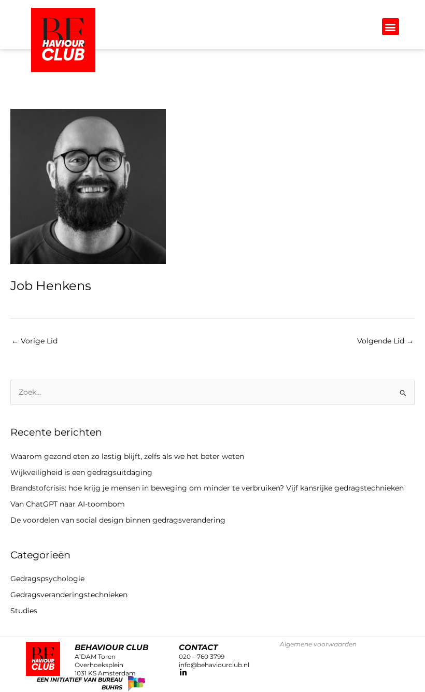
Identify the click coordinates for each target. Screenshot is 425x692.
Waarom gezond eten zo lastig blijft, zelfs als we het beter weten (127, 456)
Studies (23, 611)
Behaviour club (111, 647)
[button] (390, 26)
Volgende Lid (385, 341)
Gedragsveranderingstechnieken (69, 594)
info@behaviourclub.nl (214, 665)
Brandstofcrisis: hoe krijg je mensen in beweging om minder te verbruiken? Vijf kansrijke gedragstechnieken (207, 488)
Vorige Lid (34, 341)
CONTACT (198, 647)
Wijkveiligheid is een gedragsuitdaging (81, 472)
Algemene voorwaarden (318, 644)
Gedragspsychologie (47, 578)
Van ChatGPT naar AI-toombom (67, 504)
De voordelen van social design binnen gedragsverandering (120, 520)
